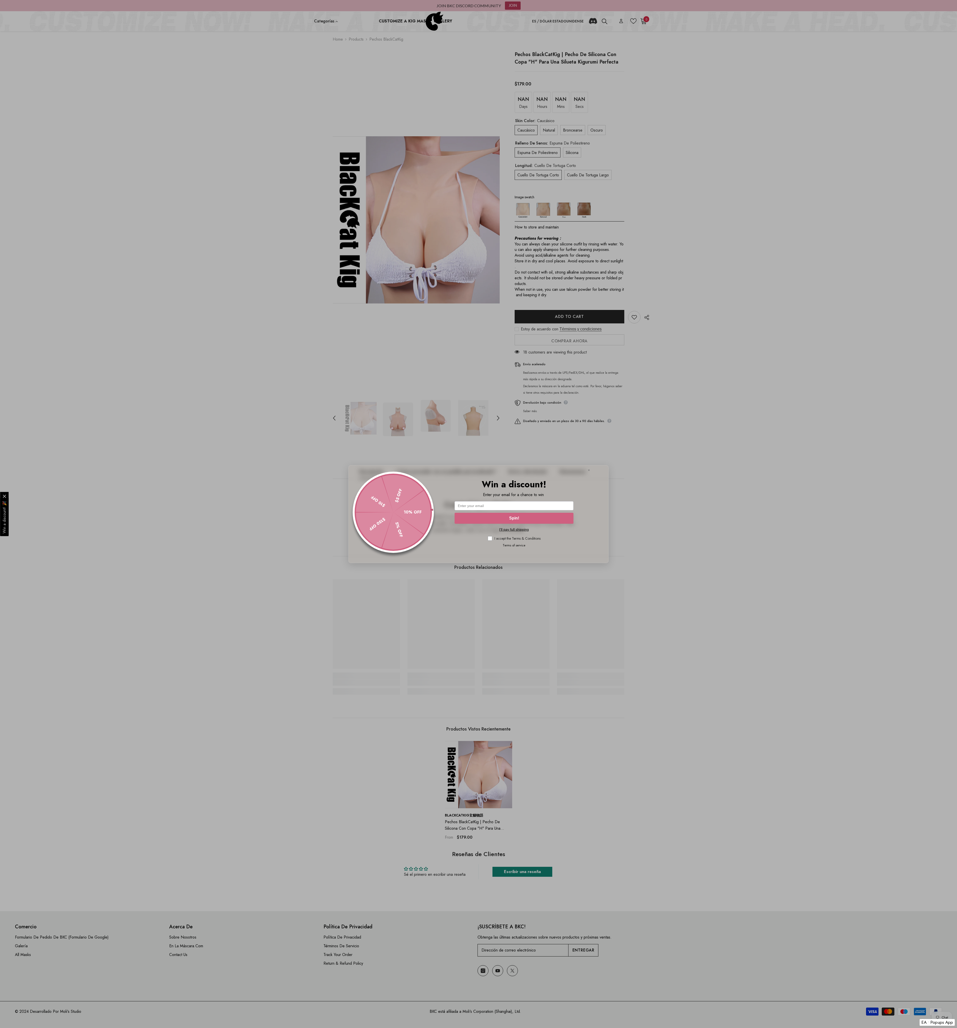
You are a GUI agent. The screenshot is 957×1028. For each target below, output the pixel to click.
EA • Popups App (937, 1022)
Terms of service (514, 545)
